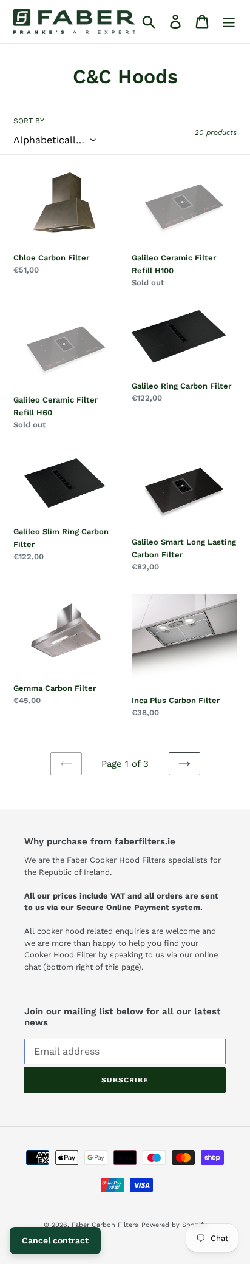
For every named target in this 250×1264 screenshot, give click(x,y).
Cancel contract (55, 1240)
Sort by (28, 121)
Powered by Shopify (174, 1225)
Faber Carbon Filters (105, 1225)
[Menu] (228, 21)
